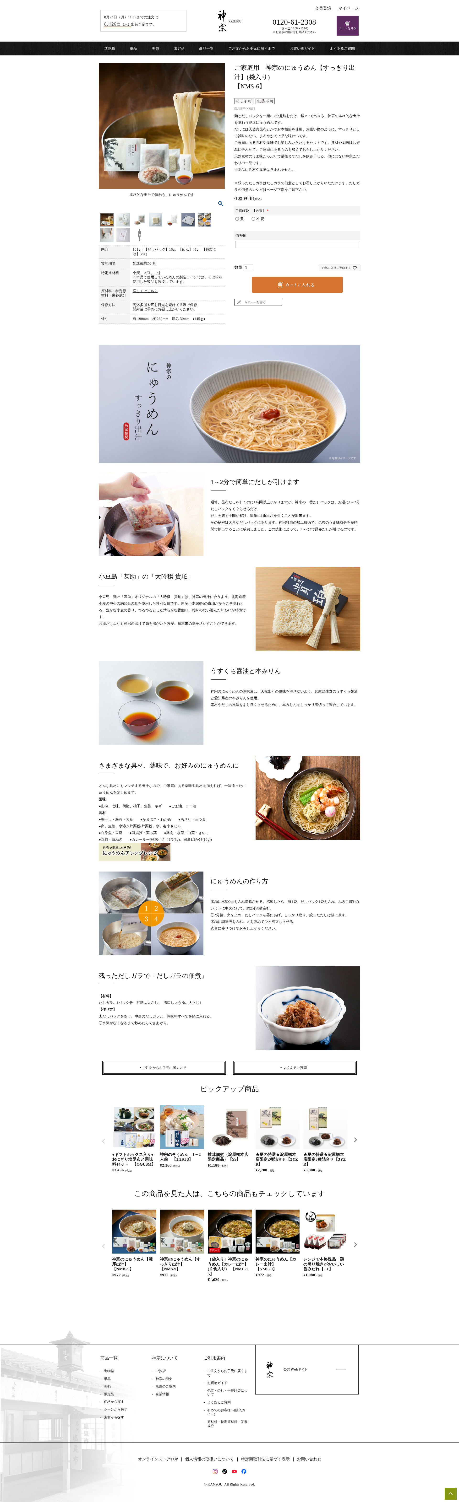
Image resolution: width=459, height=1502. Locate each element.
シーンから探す (115, 1409)
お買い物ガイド (302, 48)
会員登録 (323, 8)
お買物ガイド (217, 1383)
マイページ (348, 8)
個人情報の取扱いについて (209, 1459)
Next (355, 1140)
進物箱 (109, 48)
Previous (103, 1141)
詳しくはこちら (145, 291)
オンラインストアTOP (158, 1459)
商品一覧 (206, 48)
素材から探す (114, 1417)
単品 (133, 48)
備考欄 (240, 235)
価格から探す (114, 1402)
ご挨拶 (161, 1371)
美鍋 (155, 48)
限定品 (179, 48)
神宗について (165, 1358)
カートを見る (347, 28)
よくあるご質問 (342, 48)
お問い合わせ (309, 1459)
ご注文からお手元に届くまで (251, 48)
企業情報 (162, 1394)
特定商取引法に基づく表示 (265, 1459)
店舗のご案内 (166, 1386)
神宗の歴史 (164, 1379)
